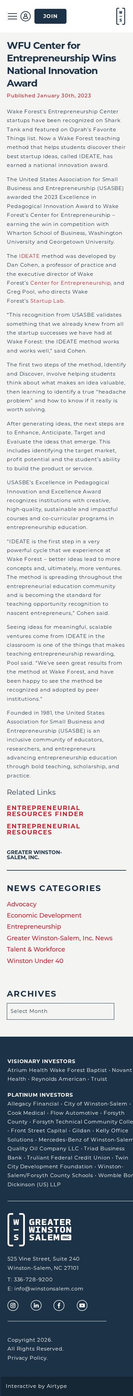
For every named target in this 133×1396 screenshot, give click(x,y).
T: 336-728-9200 (30, 1279)
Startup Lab (47, 301)
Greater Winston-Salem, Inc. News (60, 938)
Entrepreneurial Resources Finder (45, 811)
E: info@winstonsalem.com (46, 1288)
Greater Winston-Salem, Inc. (34, 855)
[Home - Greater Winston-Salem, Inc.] (120, 16)
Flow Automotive (74, 1113)
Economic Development (44, 915)
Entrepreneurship (34, 926)
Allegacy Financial (33, 1103)
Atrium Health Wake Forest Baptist (57, 1070)
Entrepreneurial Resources (43, 829)
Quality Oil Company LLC (43, 1148)
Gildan (81, 1130)
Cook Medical (26, 1113)
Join (50, 16)
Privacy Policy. (28, 1358)
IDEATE (29, 256)
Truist (99, 1079)
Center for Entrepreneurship (70, 283)
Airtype (57, 1386)
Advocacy (21, 904)
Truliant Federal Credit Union (68, 1157)
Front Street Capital (39, 1130)
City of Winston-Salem (96, 1103)
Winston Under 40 (35, 961)
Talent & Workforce (36, 949)
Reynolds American (58, 1079)
